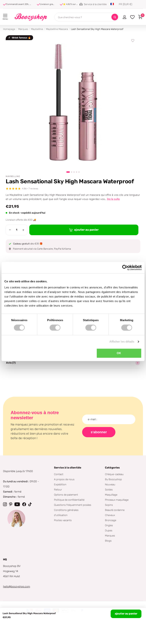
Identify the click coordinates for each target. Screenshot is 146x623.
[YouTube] (17, 504)
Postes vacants (63, 520)
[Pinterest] (10, 504)
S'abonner (99, 432)
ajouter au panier (126, 613)
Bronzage (110, 520)
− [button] (10, 230)
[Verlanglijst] (133, 40)
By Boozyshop (113, 479)
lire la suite (113, 199)
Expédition (60, 484)
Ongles (109, 525)
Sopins (109, 504)
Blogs (108, 540)
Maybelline (37, 29)
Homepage (9, 29)
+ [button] (23, 230)
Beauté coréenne (115, 509)
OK (119, 353)
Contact (58, 474)
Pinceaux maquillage (117, 499)
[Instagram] (5, 504)
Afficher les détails (121, 341)
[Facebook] (24, 504)
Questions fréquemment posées (72, 504)
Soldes (109, 489)
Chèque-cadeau (114, 474)
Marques (23, 29)
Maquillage (111, 494)
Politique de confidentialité (69, 499)
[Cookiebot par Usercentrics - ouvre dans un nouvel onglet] (125, 267)
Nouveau (110, 484)
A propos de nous (64, 479)
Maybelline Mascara (57, 29)
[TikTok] (30, 504)
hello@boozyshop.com (16, 586)
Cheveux (110, 515)
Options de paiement (66, 494)
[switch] (55, 328)
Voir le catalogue (5, 15)
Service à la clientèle (67, 467)
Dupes (108, 530)
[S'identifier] (124, 17)
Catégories (112, 467)
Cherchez (114, 17)
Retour (58, 489)
